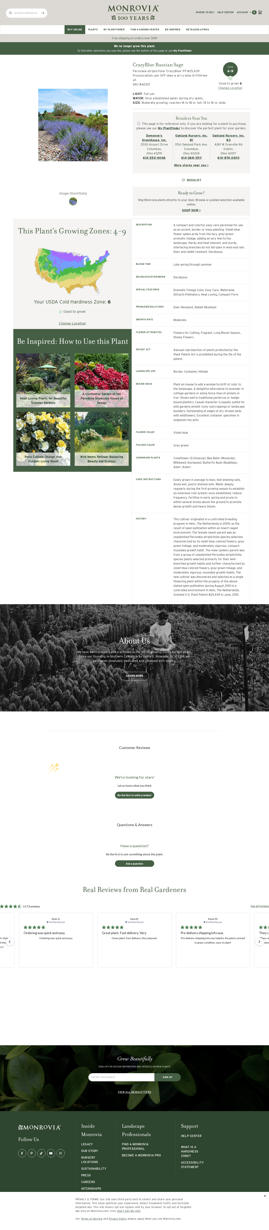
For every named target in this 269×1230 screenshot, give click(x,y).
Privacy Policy (118, 1218)
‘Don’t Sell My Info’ (129, 1210)
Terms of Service (91, 1218)
